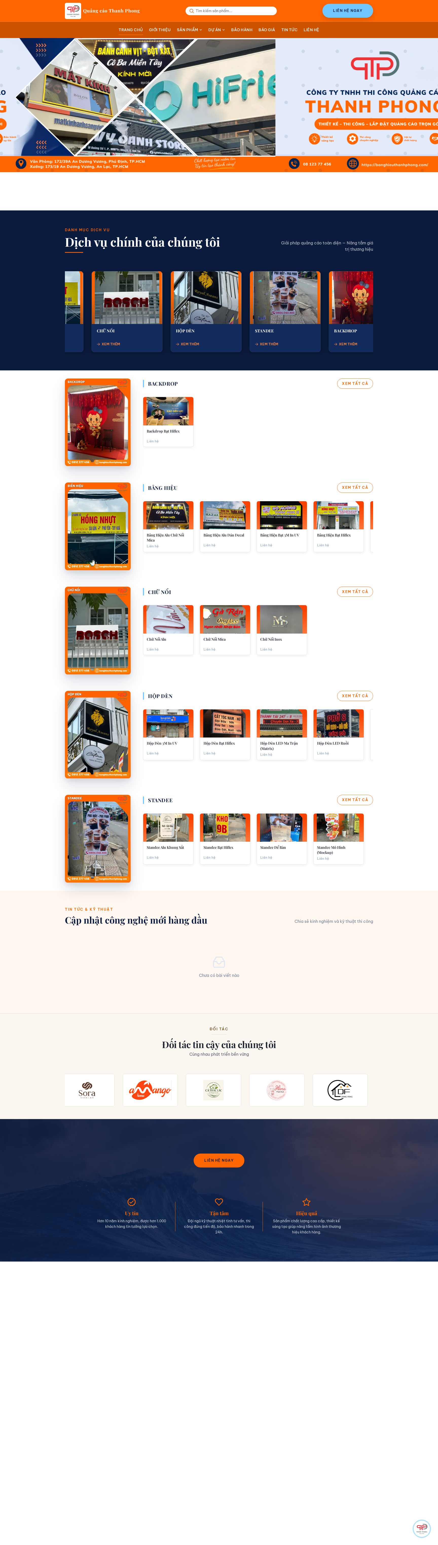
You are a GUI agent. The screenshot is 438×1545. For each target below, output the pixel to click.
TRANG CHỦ (131, 29)
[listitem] (168, 422)
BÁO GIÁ (267, 29)
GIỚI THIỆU (160, 29)
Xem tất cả (355, 383)
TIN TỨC (289, 29)
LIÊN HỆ (311, 29)
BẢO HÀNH (241, 29)
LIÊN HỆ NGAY (347, 10)
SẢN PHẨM (187, 29)
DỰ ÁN (214, 29)
